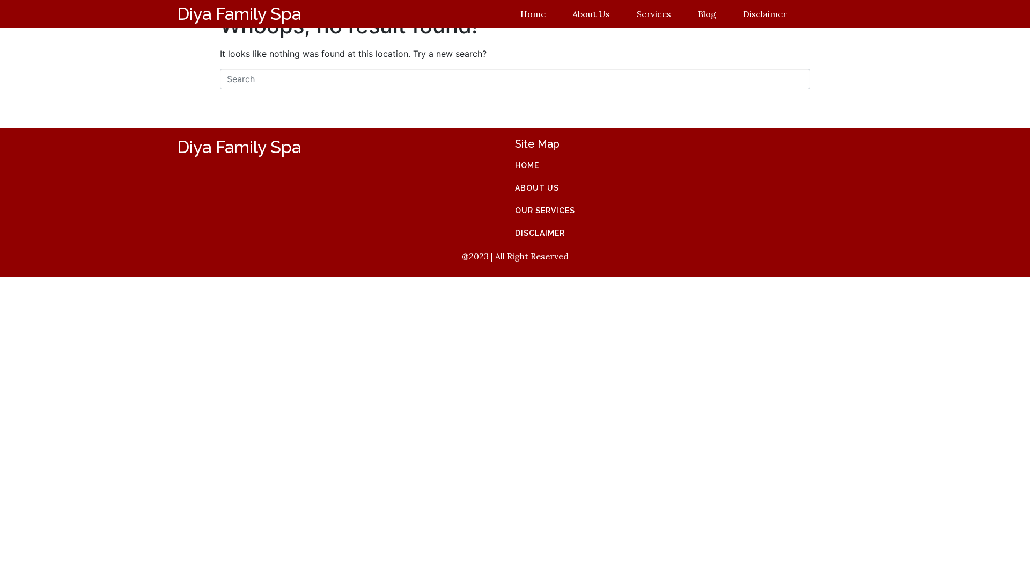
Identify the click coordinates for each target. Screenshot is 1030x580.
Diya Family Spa (239, 14)
